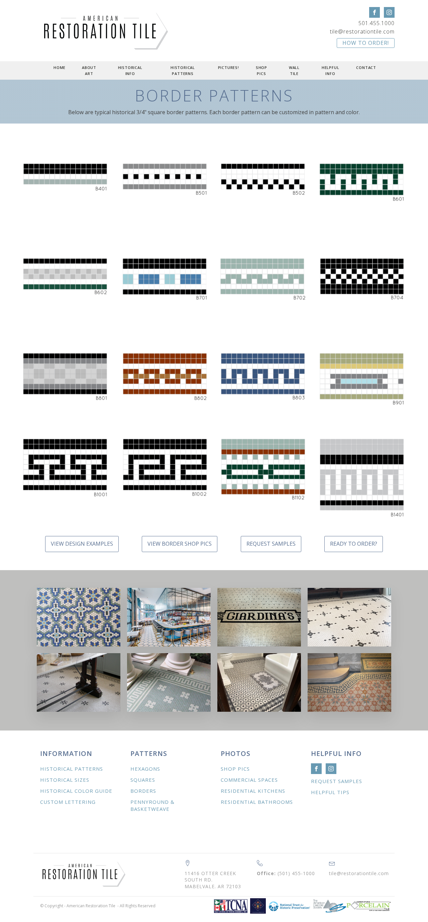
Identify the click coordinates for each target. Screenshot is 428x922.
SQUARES (142, 779)
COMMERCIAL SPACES (249, 779)
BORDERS (143, 790)
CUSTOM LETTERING (68, 801)
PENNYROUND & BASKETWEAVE (152, 805)
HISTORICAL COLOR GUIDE (76, 790)
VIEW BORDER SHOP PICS (179, 543)
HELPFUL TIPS (330, 792)
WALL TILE (294, 70)
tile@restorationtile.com (362, 31)
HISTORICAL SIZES (64, 779)
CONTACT (366, 67)
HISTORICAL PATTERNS (183, 70)
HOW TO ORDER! (365, 43)
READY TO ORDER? (353, 543)
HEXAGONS (145, 768)
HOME (60, 67)
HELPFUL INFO (330, 70)
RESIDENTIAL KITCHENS (253, 790)
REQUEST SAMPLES (271, 543)
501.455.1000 (376, 23)
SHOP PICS (261, 70)
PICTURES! (228, 67)
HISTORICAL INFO (130, 70)
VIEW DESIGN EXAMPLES (82, 543)
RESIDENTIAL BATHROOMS (257, 801)
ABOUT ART (89, 70)
